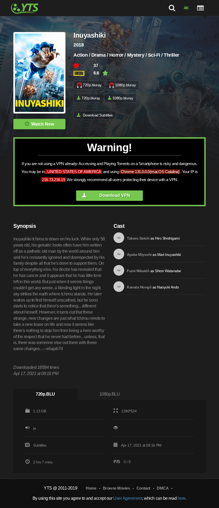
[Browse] (200, 8)
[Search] (172, 8)
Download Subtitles (98, 115)
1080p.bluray (125, 85)
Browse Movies (116, 488)
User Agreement (127, 498)
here (182, 498)
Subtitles (39, 445)
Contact (143, 488)
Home (91, 488)
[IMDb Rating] (83, 73)
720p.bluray (92, 85)
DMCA (163, 488)
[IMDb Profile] (119, 237)
